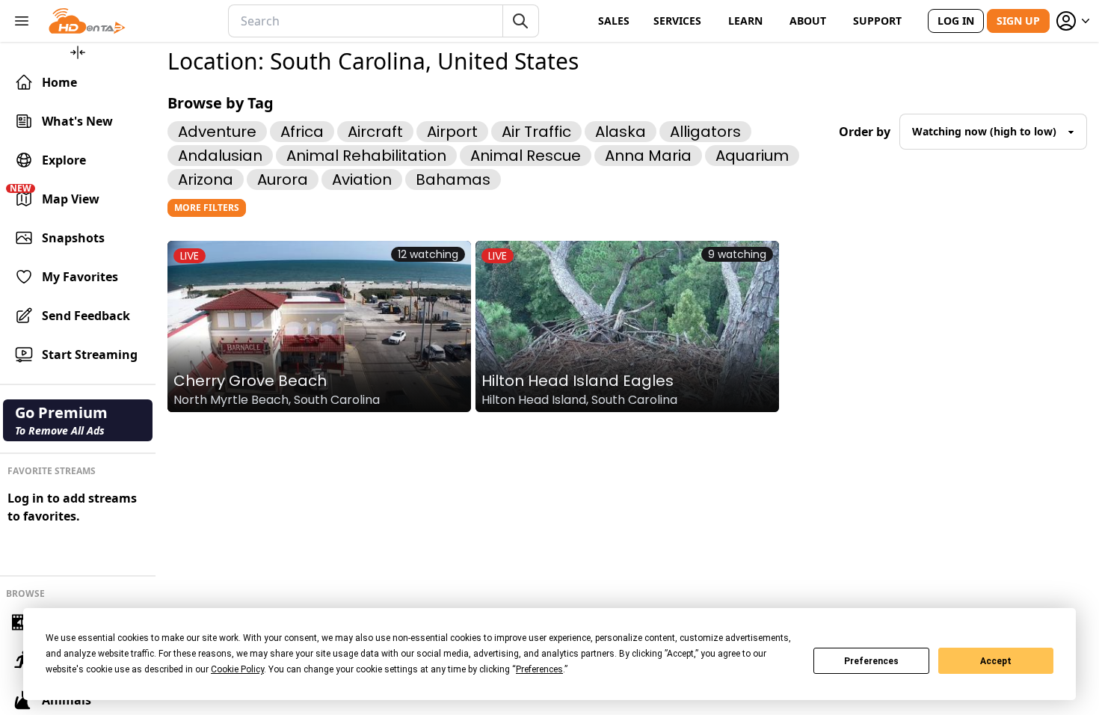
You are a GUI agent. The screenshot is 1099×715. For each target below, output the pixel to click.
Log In (956, 20)
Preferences (871, 661)
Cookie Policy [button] (237, 669)
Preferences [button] (539, 669)
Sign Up (1018, 20)
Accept (996, 661)
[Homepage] (87, 21)
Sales (613, 20)
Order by (864, 131)
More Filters (206, 207)
